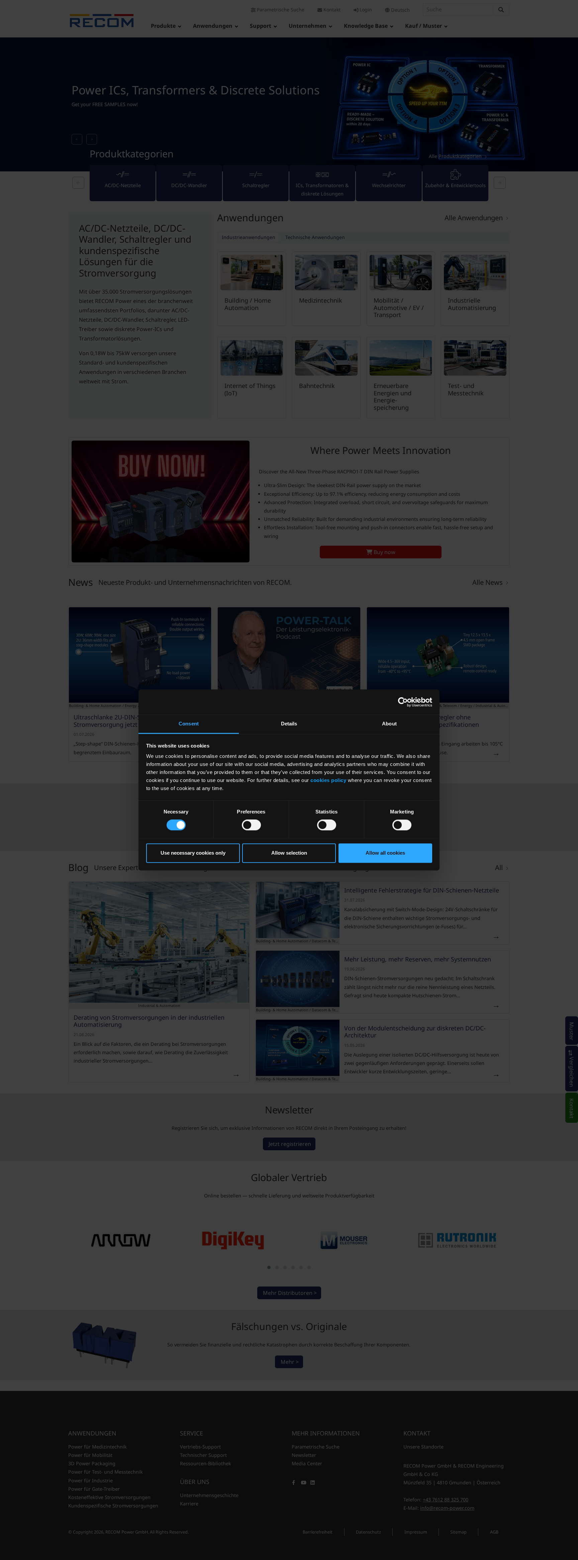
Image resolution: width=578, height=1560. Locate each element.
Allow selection (289, 853)
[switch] (251, 825)
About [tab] (389, 723)
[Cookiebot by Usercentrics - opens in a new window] (403, 702)
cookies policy (328, 780)
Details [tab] (289, 723)
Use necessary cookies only (193, 853)
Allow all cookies (385, 853)
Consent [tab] (189, 723)
